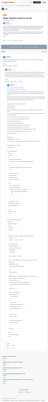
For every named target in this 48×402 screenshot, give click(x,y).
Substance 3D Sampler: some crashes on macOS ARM (12, 362)
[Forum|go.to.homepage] (9, 2)
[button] (2, 2)
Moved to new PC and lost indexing (9, 356)
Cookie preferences (21, 400)
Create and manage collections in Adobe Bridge (15, 87)
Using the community (5, 400)
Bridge (13, 5)
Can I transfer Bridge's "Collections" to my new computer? (17, 89)
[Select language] (31, 2)
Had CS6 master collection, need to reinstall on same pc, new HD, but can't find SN (17, 379)
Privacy (16, 400)
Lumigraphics (8, 56)
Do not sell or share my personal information (32, 400)
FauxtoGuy (8, 22)
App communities (7, 5)
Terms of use (12, 400)
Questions (16, 5)
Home (3, 5)
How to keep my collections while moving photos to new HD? (13, 373)
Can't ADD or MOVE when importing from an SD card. (12, 367)
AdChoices (43, 400)
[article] (23, 61)
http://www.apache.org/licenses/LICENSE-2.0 (16, 123)
